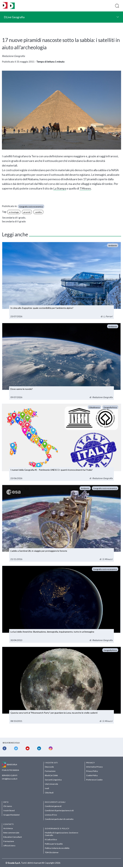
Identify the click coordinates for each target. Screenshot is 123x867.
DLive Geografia (14, 17)
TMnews (85, 188)
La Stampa (59, 188)
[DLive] (5, 5)
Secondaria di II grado (14, 221)
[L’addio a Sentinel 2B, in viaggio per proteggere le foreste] (61, 523)
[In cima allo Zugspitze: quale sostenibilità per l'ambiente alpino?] (61, 280)
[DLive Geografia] (12, 8)
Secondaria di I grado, (14, 217)
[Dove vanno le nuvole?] (61, 361)
